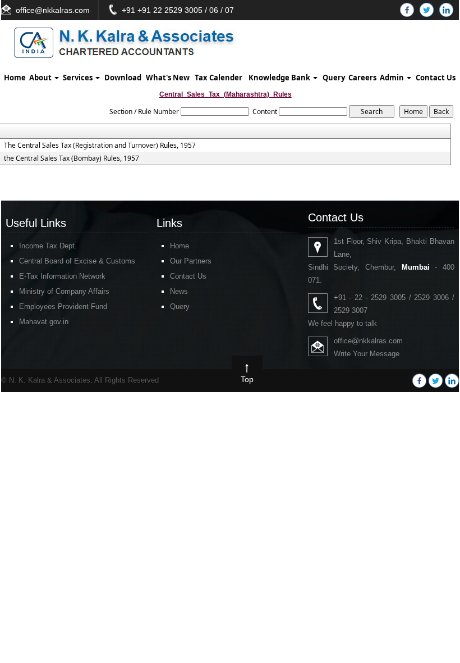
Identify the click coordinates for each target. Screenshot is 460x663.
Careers (362, 77)
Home (15, 77)
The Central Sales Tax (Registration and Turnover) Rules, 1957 (100, 145)
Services (78, 77)
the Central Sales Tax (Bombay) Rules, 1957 (71, 158)
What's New (168, 77)
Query (334, 77)
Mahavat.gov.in (43, 321)
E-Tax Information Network (62, 276)
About (41, 77)
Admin (393, 77)
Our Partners (190, 261)
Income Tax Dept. (48, 246)
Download (122, 77)
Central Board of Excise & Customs (77, 261)
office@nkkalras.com (53, 10)
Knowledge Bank (280, 77)
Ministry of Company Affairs (64, 291)
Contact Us (436, 77)
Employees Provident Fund (63, 306)
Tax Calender (218, 77)
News (179, 291)
